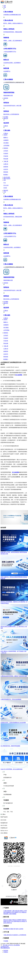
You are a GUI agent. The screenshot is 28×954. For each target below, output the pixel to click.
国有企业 (5, 919)
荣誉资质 (5, 172)
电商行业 (5, 921)
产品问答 (5, 156)
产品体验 (5, 941)
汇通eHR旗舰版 (12, 913)
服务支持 (5, 118)
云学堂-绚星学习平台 (16, 912)
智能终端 (8, 912)
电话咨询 (5, 950)
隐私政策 (7, 947)
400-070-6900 (6, 177)
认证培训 (21, 928)
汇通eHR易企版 (16, 910)
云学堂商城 (6, 145)
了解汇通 (5, 161)
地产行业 (10, 921)
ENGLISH (5, 185)
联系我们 (5, 174)
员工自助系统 (18, 374)
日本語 (5, 187)
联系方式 (10, 935)
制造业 (23, 921)
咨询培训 (5, 98)
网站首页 (5, 190)
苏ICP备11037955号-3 (8, 945)
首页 (4, 5)
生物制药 (19, 919)
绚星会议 (24, 912)
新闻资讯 (5, 148)
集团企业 (24, 919)
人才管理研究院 (22, 935)
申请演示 (5, 952)
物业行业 (19, 921)
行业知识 (5, 153)
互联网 (15, 921)
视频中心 (5, 137)
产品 (4, 7)
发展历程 (5, 166)
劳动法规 (5, 158)
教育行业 (9, 922)
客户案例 (5, 117)
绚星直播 (5, 913)
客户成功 (16, 928)
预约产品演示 (6, 178)
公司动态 (5, 150)
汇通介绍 (5, 164)
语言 (4, 180)
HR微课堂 (6, 140)
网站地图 (3, 947)
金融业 (10, 919)
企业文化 (5, 169)
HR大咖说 (6, 142)
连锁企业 (14, 919)
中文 (4, 182)
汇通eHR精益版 (7, 910)
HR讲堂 (5, 134)
